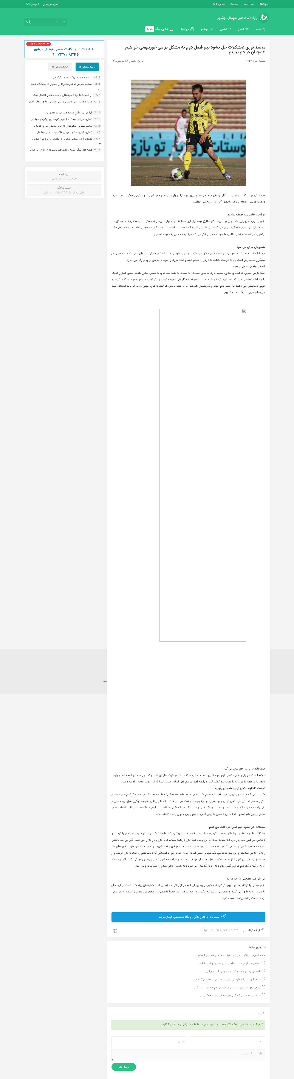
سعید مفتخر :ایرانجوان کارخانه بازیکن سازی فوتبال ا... (61, 126)
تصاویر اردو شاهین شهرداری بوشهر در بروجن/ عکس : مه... (66, 141)
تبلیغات (233, 4)
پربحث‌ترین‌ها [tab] (60, 66)
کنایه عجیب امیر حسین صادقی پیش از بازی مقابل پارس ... (64, 103)
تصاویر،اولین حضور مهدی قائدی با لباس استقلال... (63, 132)
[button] (261, 29)
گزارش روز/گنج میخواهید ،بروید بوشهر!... (69, 112)
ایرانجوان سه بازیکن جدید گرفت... (72, 77)
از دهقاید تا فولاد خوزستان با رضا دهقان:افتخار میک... (61, 95)
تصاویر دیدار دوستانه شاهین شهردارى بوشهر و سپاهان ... (60, 119)
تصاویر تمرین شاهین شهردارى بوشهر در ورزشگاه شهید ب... (66, 86)
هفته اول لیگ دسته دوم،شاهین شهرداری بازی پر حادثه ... (65, 152)
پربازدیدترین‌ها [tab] (87, 66)
